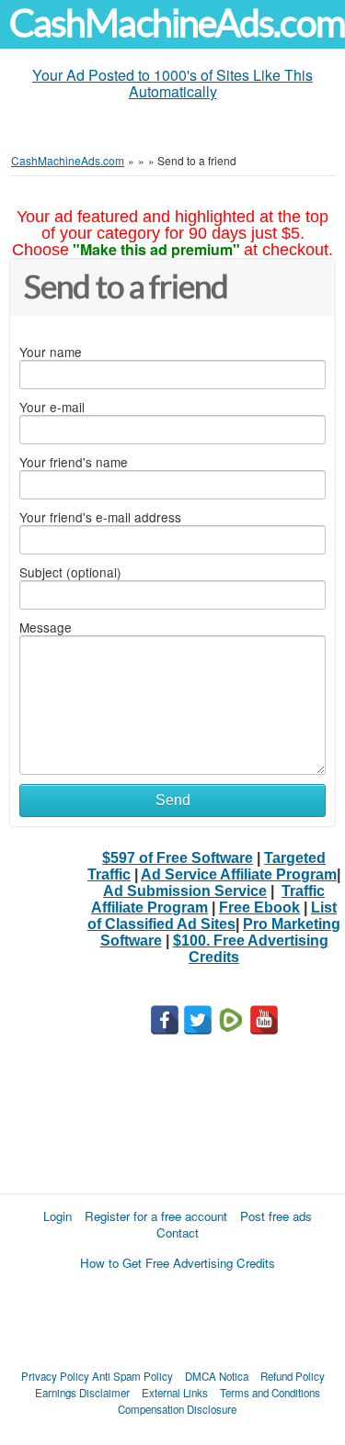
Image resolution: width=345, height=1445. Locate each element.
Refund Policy (292, 1376)
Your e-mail (52, 407)
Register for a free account (156, 1216)
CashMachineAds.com (177, 23)
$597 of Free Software (177, 858)
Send (172, 800)
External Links (175, 1392)
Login (57, 1216)
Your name (50, 351)
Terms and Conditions (270, 1392)
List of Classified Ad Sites (212, 916)
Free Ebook (259, 907)
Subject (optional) (70, 572)
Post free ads (276, 1216)
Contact (177, 1232)
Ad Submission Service (185, 891)
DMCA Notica (216, 1376)
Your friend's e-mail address (100, 517)
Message (45, 627)
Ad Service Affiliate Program (239, 874)
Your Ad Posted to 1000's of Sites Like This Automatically (172, 83)
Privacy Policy (55, 1376)
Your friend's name (73, 462)
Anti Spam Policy (132, 1376)
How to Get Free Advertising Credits (177, 1262)
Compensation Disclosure (177, 1409)
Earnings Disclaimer (82, 1392)
